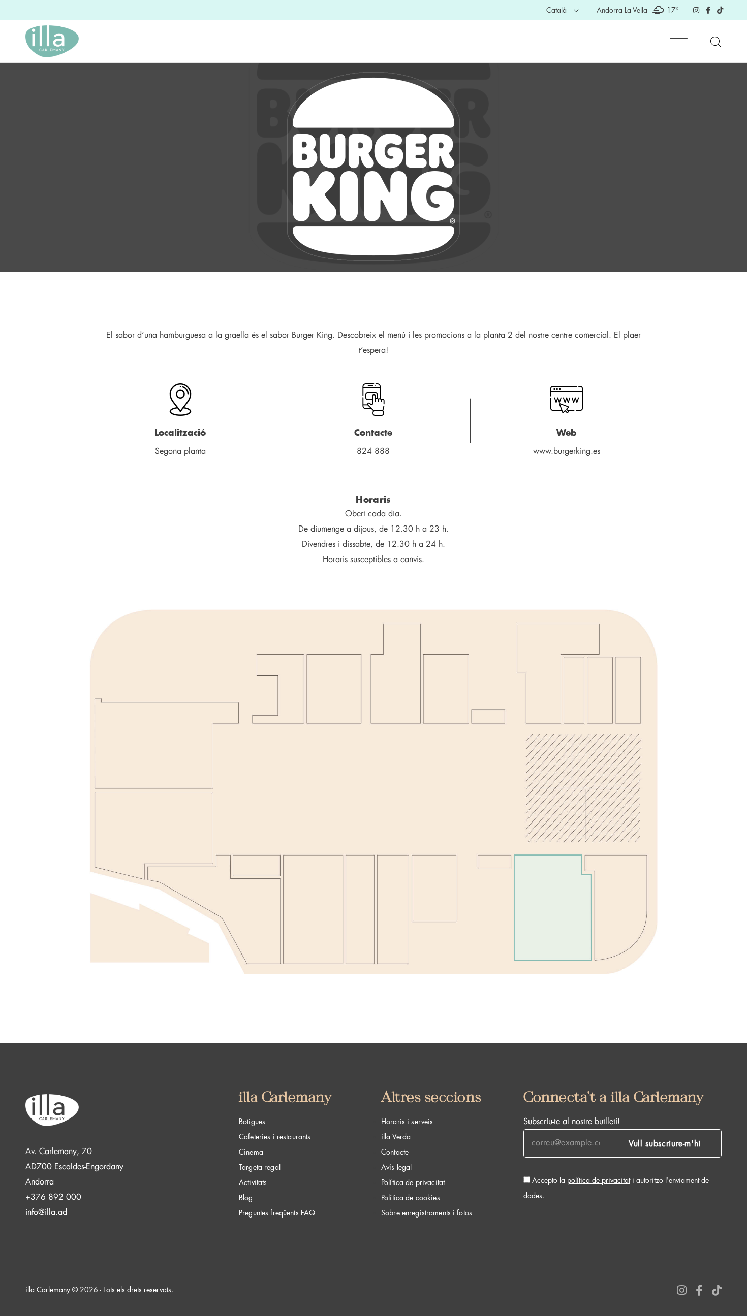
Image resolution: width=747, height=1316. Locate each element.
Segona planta (180, 451)
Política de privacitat (413, 1182)
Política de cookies (410, 1197)
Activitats (253, 1182)
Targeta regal (260, 1167)
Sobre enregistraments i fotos (426, 1212)
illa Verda (396, 1136)
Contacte (395, 1152)
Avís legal (396, 1167)
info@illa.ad (46, 1212)
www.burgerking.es (566, 451)
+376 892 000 (53, 1197)
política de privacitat (598, 1180)
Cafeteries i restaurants (274, 1136)
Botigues (252, 1121)
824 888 (373, 451)
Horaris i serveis (407, 1121)
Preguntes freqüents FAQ (277, 1212)
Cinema (251, 1152)
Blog (246, 1197)
